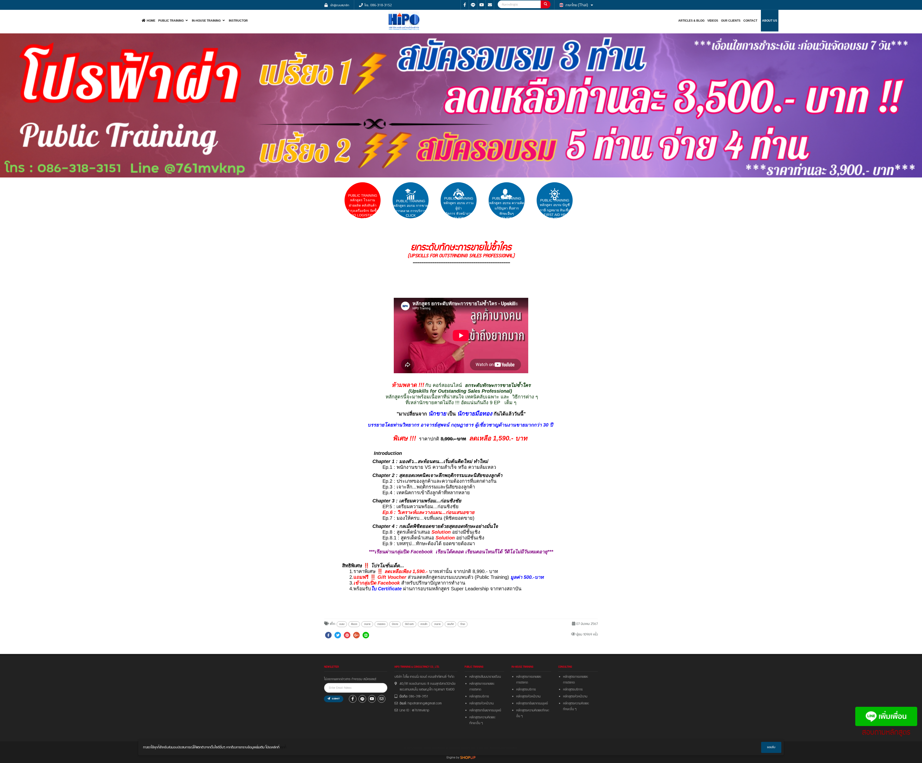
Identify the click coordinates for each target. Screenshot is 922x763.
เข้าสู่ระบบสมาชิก (339, 5)
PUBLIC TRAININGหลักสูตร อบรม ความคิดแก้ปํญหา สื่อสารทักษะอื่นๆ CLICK (506, 208)
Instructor (238, 20)
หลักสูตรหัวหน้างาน (481, 703)
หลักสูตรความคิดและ (482, 717)
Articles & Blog (691, 20)
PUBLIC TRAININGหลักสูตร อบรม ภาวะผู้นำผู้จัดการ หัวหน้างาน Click (458, 208)
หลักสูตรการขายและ (481, 684)
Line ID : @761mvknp (414, 710)
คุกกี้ (283, 747)
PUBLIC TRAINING (171, 20)
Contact (750, 20)
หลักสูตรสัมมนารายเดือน (485, 677)
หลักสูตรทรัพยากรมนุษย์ (485, 710)
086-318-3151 (418, 696)
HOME (151, 20)
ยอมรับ (771, 747)
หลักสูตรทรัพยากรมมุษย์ (533, 703)
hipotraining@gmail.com (425, 703)
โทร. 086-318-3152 (378, 5)
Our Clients (730, 20)
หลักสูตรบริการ (479, 696)
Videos (712, 20)
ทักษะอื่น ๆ (476, 723)
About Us (769, 20)
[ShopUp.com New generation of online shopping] (467, 757)
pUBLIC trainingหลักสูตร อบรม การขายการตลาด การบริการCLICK (410, 208)
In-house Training (206, 20)
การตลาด (475, 689)
